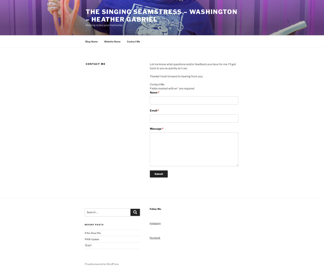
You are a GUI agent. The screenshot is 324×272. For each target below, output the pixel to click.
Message (156, 128)
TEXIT (88, 245)
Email (154, 110)
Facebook (155, 237)
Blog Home (91, 41)
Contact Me (133, 41)
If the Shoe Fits (93, 233)
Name (154, 92)
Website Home (112, 41)
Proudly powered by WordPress (102, 264)
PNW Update (92, 239)
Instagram (155, 223)
